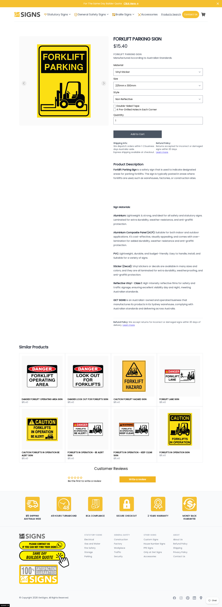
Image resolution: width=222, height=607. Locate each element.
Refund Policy (180, 543)
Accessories (149, 14)
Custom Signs (151, 539)
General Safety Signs (92, 14)
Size (115, 78)
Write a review (137, 479)
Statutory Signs (57, 14)
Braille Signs (124, 14)
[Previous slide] (24, 83)
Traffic (117, 552)
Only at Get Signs (153, 552)
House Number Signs (154, 543)
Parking (88, 556)
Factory (118, 543)
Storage (88, 552)
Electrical (89, 539)
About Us (178, 539)
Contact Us (179, 556)
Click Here (131, 3)
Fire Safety (90, 547)
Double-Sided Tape (127, 106)
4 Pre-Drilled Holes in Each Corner (136, 109)
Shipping (177, 547)
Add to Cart (138, 134)
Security (118, 556)
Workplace (119, 547)
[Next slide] (103, 83)
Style (116, 92)
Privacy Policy (180, 552)
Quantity (118, 115)
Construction (121, 539)
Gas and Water (92, 543)
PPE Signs (148, 547)
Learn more (162, 152)
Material (118, 65)
